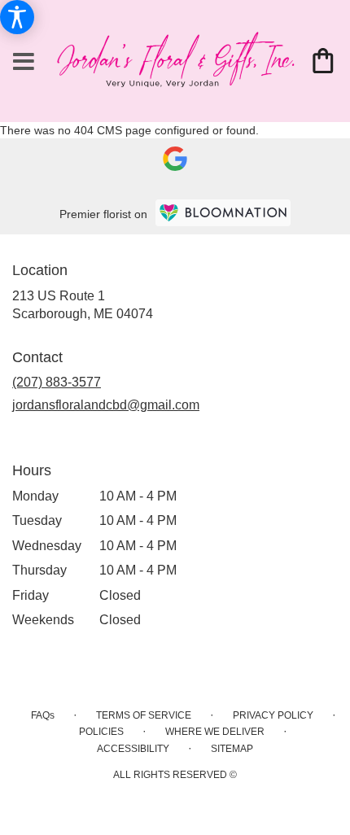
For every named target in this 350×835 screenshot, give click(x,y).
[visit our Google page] (175, 157)
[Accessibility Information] (17, 17)
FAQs (43, 715)
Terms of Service (143, 715)
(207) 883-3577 (56, 382)
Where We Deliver (215, 731)
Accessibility (133, 748)
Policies (101, 731)
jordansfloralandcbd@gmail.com (105, 405)
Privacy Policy (273, 715)
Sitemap (232, 748)
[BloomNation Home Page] (223, 212)
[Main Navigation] (23, 62)
